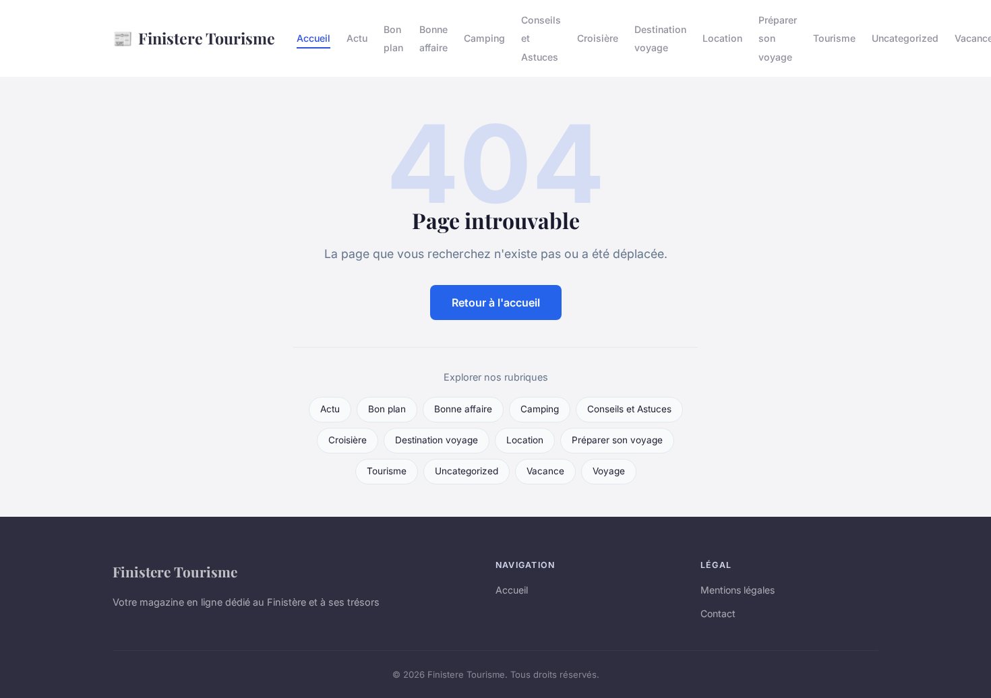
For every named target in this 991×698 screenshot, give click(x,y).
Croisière (597, 38)
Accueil (313, 38)
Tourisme (834, 38)
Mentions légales (737, 590)
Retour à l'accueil (496, 302)
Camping (484, 38)
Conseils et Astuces (629, 409)
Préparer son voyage (617, 440)
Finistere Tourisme (194, 38)
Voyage (609, 471)
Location (722, 38)
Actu (357, 38)
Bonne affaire (433, 38)
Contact (717, 613)
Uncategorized (905, 38)
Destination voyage (660, 38)
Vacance (545, 471)
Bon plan (393, 38)
